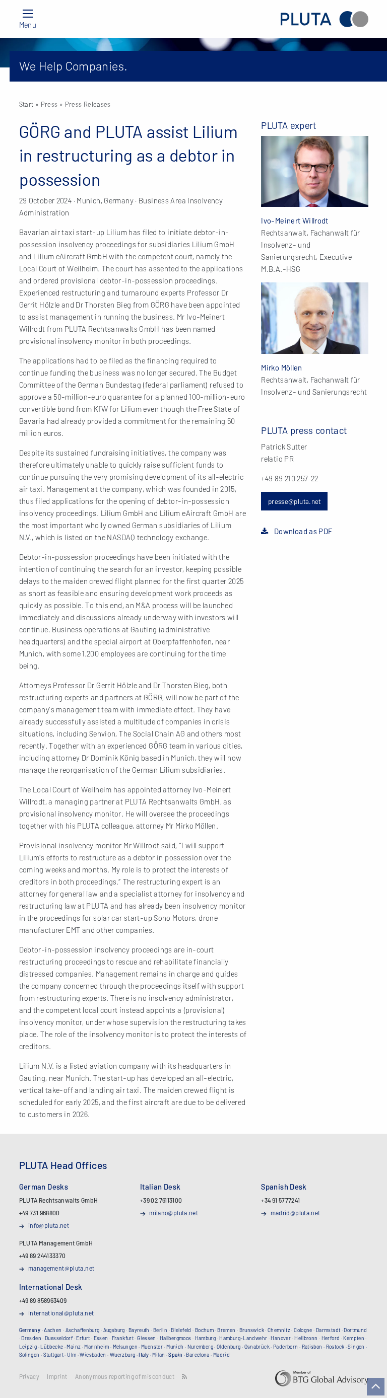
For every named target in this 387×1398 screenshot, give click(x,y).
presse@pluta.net (294, 501)
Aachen (52, 1330)
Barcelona (197, 1355)
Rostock (335, 1347)
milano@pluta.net (173, 1212)
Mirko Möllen (281, 367)
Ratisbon (312, 1347)
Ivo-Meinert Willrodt (295, 220)
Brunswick (251, 1330)
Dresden (31, 1338)
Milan (158, 1355)
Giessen (146, 1338)
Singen (356, 1347)
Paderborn (285, 1347)
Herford (330, 1338)
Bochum (204, 1330)
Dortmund (355, 1330)
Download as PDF (303, 531)
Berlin (160, 1330)
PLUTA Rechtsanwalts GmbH (324, 19)
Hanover (281, 1338)
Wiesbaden (93, 1355)
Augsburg (114, 1330)
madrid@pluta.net (295, 1212)
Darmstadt (328, 1330)
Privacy (29, 1376)
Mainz (74, 1347)
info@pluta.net (48, 1225)
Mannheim (96, 1347)
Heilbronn (305, 1338)
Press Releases (88, 104)
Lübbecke (51, 1347)
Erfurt (83, 1338)
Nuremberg (200, 1347)
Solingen (29, 1355)
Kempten (353, 1338)
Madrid (221, 1355)
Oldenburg (228, 1347)
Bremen (226, 1330)
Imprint (57, 1376)
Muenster (152, 1347)
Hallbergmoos (175, 1338)
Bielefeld (181, 1330)
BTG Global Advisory (321, 1378)
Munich (174, 1347)
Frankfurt (123, 1338)
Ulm (71, 1355)
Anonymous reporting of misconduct (124, 1376)
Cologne (303, 1330)
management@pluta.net (61, 1268)
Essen (101, 1338)
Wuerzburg (122, 1355)
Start (26, 104)
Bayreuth (139, 1330)
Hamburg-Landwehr (243, 1338)
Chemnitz (279, 1330)
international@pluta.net (61, 1312)
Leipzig (28, 1347)
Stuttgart (53, 1355)
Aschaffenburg (83, 1330)
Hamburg (205, 1338)
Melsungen (125, 1347)
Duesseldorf (59, 1338)
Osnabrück (257, 1347)
